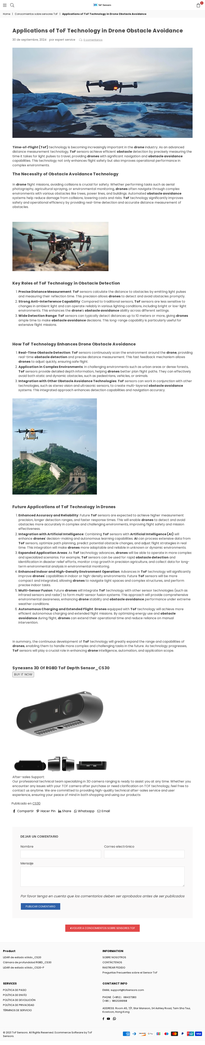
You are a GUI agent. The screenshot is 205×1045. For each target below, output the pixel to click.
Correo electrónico (119, 846)
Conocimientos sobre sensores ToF (36, 14)
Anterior (22, 816)
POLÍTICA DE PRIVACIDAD (18, 1005)
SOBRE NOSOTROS (114, 957)
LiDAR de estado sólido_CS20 (22, 957)
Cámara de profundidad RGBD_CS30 (27, 962)
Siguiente (181, 816)
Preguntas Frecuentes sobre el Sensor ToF (129, 972)
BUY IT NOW (23, 674)
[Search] (12, 5)
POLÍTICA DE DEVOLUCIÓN (19, 1000)
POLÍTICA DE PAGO (14, 990)
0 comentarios (92, 40)
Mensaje (26, 863)
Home (6, 14)
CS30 (36, 803)
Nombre (26, 846)
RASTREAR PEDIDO (113, 967)
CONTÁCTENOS (112, 962)
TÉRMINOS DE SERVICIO (17, 1010)
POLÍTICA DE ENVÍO (15, 995)
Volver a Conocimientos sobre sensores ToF (103, 928)
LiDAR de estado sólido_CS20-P (23, 967)
